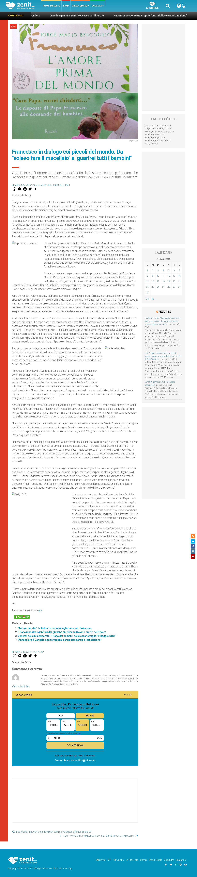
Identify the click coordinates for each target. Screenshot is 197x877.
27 (174, 287)
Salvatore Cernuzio (51, 185)
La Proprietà (132, 860)
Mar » (153, 299)
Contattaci (181, 860)
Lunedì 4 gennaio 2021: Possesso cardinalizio (41, 15)
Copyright (169, 860)
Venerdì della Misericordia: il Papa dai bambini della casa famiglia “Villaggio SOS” (67, 635)
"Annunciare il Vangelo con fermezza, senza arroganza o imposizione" (59, 639)
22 (147, 287)
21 (179, 281)
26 (169, 287)
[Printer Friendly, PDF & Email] (22, 617)
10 (158, 276)
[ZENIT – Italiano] (23, 5)
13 (174, 276)
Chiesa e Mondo (80, 6)
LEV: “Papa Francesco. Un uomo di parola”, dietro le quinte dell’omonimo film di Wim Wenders (163, 356)
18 (163, 281)
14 (179, 276)
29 (147, 292)
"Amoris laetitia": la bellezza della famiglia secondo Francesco (55, 628)
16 (153, 281)
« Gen (147, 299)
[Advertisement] (75, 803)
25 (163, 287)
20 (174, 281)
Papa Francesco (51, 6)
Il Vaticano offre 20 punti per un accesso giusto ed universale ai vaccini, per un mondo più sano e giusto (163, 321)
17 (158, 281)
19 (169, 281)
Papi (13, 26)
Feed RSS (165, 311)
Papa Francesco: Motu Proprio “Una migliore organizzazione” (114, 15)
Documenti (98, 6)
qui (40, 610)
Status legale (155, 860)
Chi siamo (101, 860)
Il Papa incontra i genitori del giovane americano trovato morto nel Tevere (62, 632)
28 (179, 287)
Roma (66, 6)
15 (147, 281)
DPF (110, 860)
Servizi (143, 860)
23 (153, 287)
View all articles (21, 686)
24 (158, 287)
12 (169, 276)
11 (163, 276)
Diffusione (119, 860)
